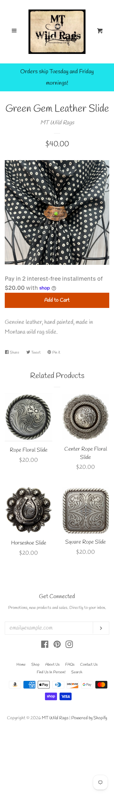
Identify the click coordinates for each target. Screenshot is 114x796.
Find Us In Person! (51, 672)
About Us (52, 664)
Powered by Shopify (89, 718)
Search (76, 672)
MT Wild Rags (57, 123)
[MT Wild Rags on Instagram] (69, 645)
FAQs (69, 664)
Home (21, 664)
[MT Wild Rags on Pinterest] (57, 645)
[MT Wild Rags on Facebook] (45, 645)
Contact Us (89, 664)
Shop (35, 664)
